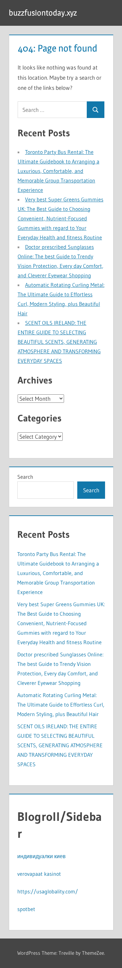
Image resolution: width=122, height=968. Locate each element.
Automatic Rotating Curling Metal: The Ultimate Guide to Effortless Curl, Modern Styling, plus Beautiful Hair (60, 704)
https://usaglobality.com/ (47, 891)
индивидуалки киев (41, 856)
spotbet (26, 909)
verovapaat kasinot (39, 873)
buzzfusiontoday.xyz (43, 13)
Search (25, 476)
